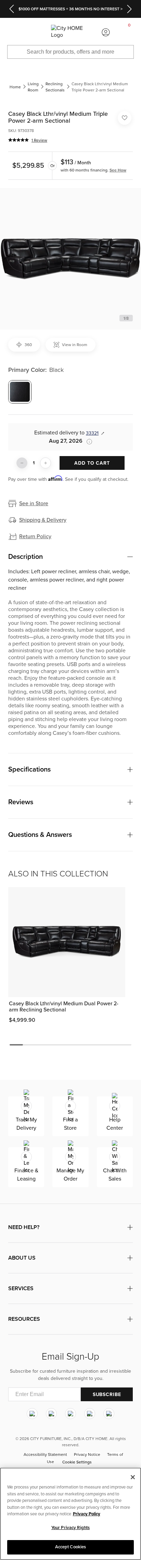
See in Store (33, 503)
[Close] (132, 1477)
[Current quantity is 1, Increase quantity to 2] (45, 462)
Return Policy (35, 536)
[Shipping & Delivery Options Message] (87, 441)
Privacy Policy (86, 1514)
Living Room (33, 86)
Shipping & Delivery (42, 520)
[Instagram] (32, 1413)
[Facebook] (51, 1413)
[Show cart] (129, 32)
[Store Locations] (35, 32)
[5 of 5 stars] (18, 140)
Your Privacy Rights (70, 1527)
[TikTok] (109, 1413)
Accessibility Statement (45, 1454)
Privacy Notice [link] (87, 1454)
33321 (92, 433)
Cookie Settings (77, 1462)
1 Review (39, 140)
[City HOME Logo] (70, 32)
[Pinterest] (89, 1413)
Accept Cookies (70, 1547)
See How (118, 170)
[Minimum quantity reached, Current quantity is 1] (21, 462)
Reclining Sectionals (55, 86)
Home (15, 87)
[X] (70, 1413)
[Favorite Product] (124, 118)
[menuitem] (12, 32)
